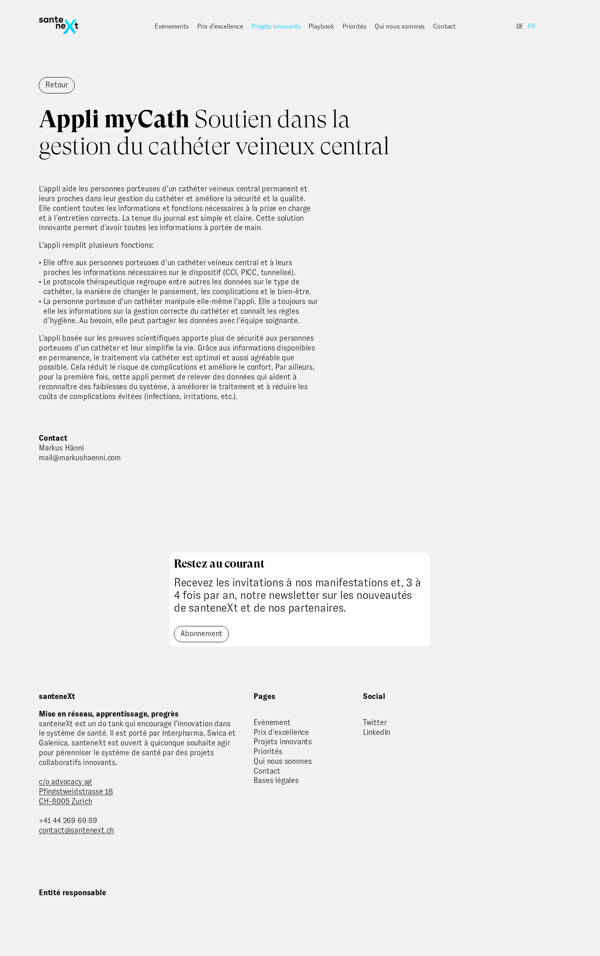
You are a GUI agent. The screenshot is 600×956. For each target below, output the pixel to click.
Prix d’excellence (220, 26)
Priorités (354, 26)
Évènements (172, 26)
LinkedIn (376, 732)
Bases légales (276, 780)
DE (520, 26)
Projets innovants (275, 26)
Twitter (375, 722)
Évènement (271, 722)
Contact (444, 26)
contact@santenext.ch (76, 830)
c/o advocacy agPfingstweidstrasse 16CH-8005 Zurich (76, 791)
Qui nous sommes (400, 26)
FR (531, 26)
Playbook (321, 26)
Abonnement (201, 633)
